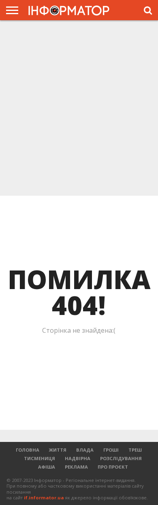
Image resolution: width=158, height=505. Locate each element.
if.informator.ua (44, 497)
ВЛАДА (85, 450)
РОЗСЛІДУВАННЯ (121, 458)
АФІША (46, 467)
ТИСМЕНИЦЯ (39, 458)
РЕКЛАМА (76, 467)
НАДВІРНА (77, 458)
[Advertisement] (79, 109)
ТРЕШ (135, 450)
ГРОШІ (111, 450)
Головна (27, 450)
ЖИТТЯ (57, 450)
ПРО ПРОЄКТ (113, 467)
